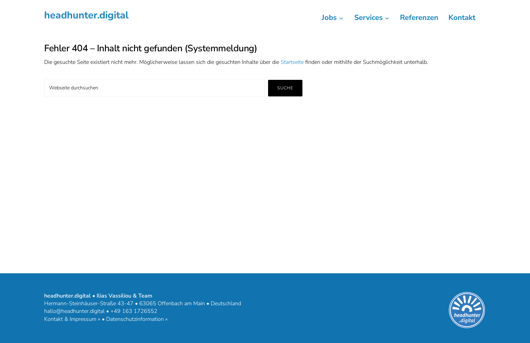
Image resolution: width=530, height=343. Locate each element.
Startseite (292, 62)
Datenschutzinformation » (137, 319)
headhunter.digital (86, 15)
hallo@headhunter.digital (74, 311)
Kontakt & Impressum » (72, 319)
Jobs (330, 17)
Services (369, 17)
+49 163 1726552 (133, 311)
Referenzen (419, 17)
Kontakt (461, 17)
